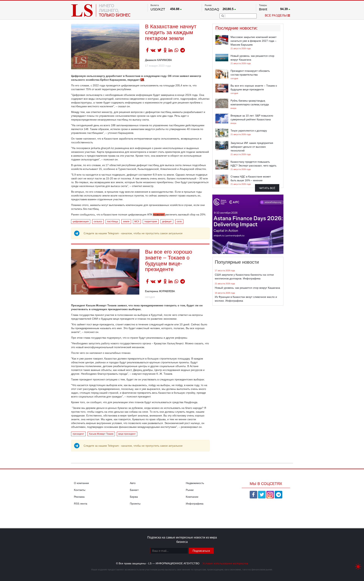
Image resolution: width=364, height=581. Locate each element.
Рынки (190, 489)
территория (150, 221)
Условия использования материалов (225, 563)
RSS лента (80, 503)
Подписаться (201, 550)
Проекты (135, 503)
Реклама (79, 496)
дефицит (167, 221)
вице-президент (127, 434)
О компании (81, 483)
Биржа (134, 496)
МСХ (136, 221)
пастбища (112, 221)
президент (78, 434)
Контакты (79, 489)
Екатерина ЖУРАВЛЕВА (160, 291)
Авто (133, 483)
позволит (159, 214)
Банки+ (134, 489)
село (179, 221)
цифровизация (81, 221)
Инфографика (194, 503)
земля (126, 221)
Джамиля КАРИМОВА (158, 59)
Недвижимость (195, 483)
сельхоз (98, 221)
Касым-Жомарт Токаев (101, 434)
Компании (192, 496)
